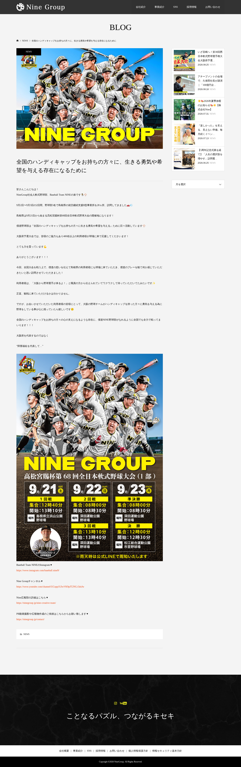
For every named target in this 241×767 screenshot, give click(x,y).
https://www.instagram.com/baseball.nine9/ (37, 570)
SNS (175, 7)
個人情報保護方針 (138, 751)
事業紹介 (159, 7)
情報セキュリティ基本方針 (167, 751)
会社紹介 (141, 7)
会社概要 (64, 751)
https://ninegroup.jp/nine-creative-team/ (36, 603)
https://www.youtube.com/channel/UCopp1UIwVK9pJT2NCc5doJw (50, 586)
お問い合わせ (212, 7)
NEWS (29, 51)
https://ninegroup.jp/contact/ (30, 619)
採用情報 (192, 7)
